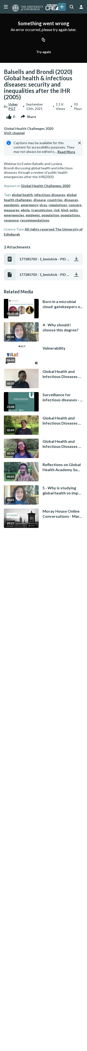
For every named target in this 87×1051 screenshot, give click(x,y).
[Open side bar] (6, 7)
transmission (41, 210)
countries (55, 200)
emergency (29, 205)
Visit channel (14, 133)
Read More (66, 152)
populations (70, 215)
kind (64, 210)
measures (11, 210)
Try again (43, 52)
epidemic (33, 215)
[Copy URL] (43, 40)
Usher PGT (13, 106)
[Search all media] (71, 7)
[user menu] (81, 7)
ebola (25, 210)
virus (43, 205)
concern (75, 205)
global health (22, 195)
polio (74, 210)
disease (39, 200)
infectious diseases (49, 195)
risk (57, 210)
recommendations (35, 220)
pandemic (11, 205)
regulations (58, 205)
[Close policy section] (79, 143)
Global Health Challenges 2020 (45, 186)
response (11, 220)
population (50, 215)
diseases (71, 200)
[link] (62, 7)
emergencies (14, 215)
